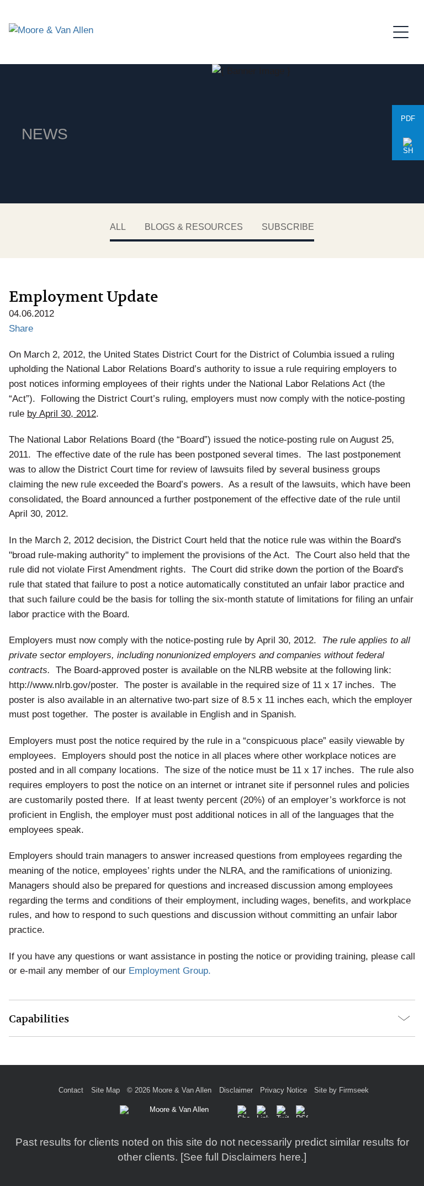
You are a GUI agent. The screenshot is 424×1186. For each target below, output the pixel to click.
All (118, 227)
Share (21, 328)
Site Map (105, 1090)
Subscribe (288, 227)
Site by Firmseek (341, 1090)
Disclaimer (236, 1090)
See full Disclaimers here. (243, 1157)
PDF (408, 118)
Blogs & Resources (194, 227)
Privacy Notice (283, 1090)
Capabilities (39, 1019)
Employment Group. (170, 970)
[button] (408, 146)
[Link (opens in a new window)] (263, 1111)
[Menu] (404, 30)
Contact (71, 1090)
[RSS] (302, 1111)
